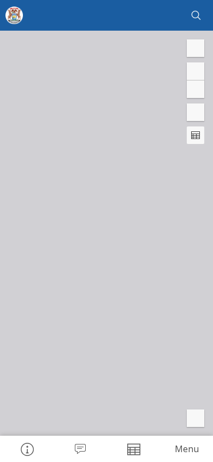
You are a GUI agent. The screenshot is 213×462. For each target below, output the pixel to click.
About (27, 449)
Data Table (133, 449)
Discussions (80, 449)
